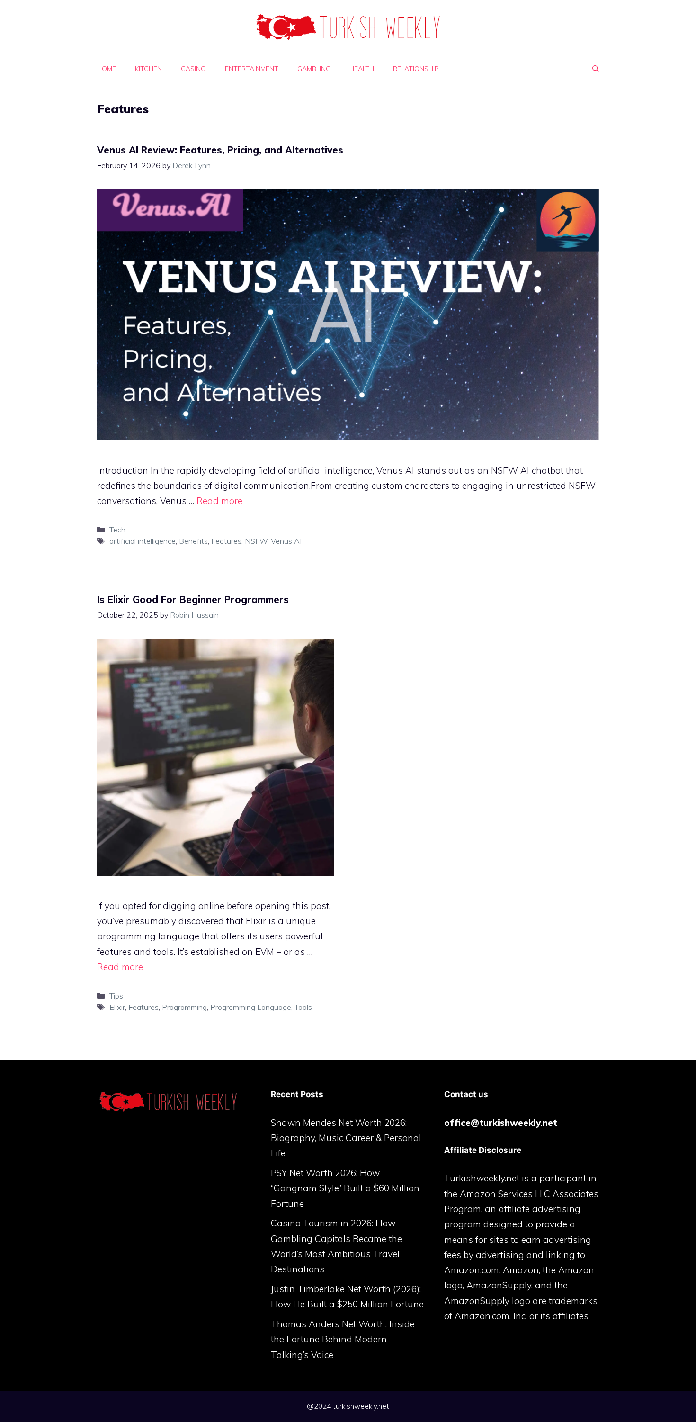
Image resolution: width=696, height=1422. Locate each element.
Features (226, 541)
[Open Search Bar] (595, 68)
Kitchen (148, 68)
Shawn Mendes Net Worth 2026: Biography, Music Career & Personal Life (346, 1138)
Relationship (416, 68)
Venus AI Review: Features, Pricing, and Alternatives (220, 150)
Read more (219, 500)
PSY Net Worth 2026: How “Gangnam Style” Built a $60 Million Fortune (345, 1188)
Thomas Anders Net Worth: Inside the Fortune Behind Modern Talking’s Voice (343, 1339)
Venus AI (286, 541)
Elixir (117, 1007)
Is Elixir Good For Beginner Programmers (193, 599)
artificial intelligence (142, 541)
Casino (193, 68)
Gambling (313, 68)
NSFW (256, 541)
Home (106, 68)
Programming (184, 1007)
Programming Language (250, 1007)
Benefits (193, 541)
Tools (303, 1007)
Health (361, 68)
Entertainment (251, 68)
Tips (116, 995)
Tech (117, 529)
